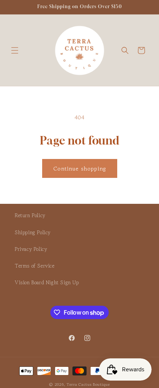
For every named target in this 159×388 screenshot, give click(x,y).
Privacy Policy (31, 249)
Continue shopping (79, 168)
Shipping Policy (33, 232)
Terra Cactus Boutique (88, 384)
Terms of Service (35, 265)
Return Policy (30, 215)
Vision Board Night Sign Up (47, 282)
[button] (15, 50)
